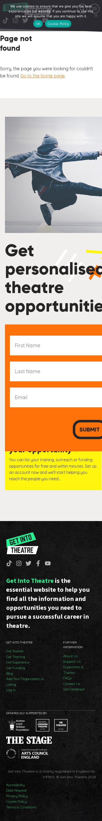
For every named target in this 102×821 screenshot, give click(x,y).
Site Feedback (74, 689)
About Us (70, 656)
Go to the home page (43, 76)
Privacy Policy (17, 796)
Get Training (15, 657)
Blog (9, 673)
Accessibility (15, 785)
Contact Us (71, 684)
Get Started (14, 651)
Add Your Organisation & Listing (25, 681)
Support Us (72, 661)
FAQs (67, 678)
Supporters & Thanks (73, 670)
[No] (95, 15)
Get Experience (17, 662)
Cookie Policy (16, 801)
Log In (11, 690)
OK (38, 24)
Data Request (16, 790)
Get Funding (15, 668)
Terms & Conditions (21, 807)
